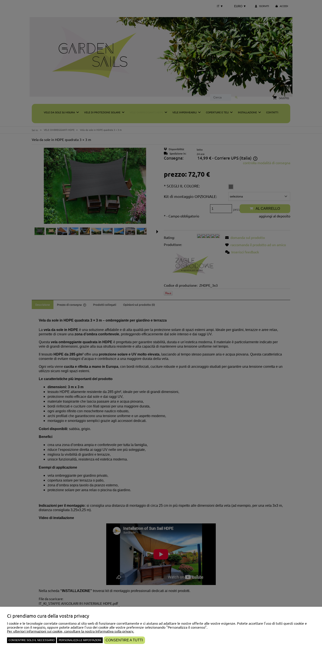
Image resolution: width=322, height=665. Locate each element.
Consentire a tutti (124, 640)
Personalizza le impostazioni (80, 640)
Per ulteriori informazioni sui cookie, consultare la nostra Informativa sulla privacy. (70, 631)
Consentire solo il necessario (32, 640)
